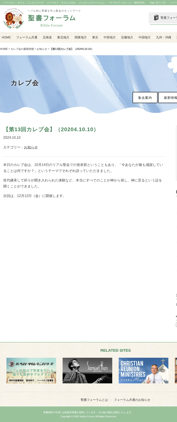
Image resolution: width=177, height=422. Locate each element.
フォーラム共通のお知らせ (132, 400)
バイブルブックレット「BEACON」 (127, 2)
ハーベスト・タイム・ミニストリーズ (23, 2)
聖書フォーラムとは (94, 400)
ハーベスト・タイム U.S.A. (61, 2)
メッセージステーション (92, 2)
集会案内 (145, 97)
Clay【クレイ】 (158, 2)
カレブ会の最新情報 (22, 48)
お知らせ (42, 48)
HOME (6, 37)
